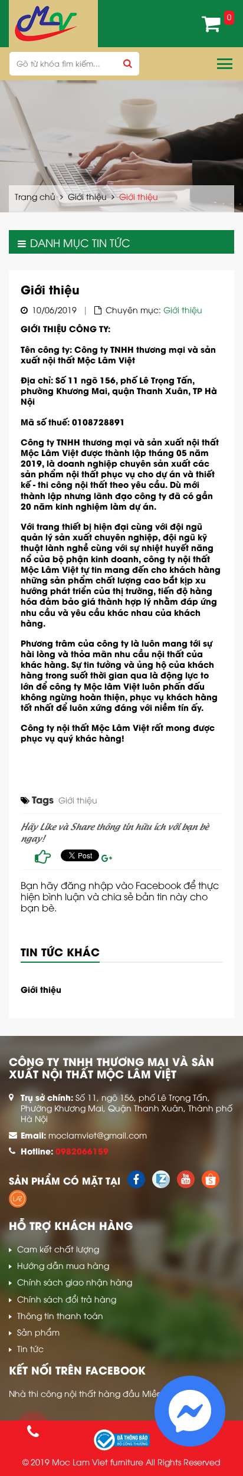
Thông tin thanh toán (60, 1315)
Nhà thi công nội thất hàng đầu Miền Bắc (94, 1393)
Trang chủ (35, 196)
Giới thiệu (87, 196)
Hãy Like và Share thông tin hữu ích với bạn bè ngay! (114, 832)
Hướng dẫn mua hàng (63, 1265)
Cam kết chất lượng (58, 1248)
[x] (136, 1184)
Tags (43, 799)
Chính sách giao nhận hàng (74, 1281)
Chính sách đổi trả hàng (66, 1298)
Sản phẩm (38, 1331)
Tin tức (30, 1348)
